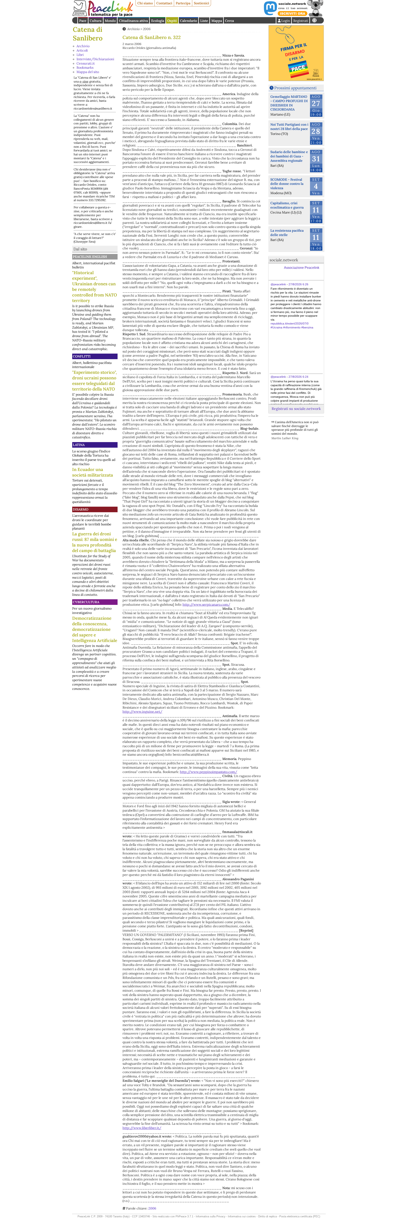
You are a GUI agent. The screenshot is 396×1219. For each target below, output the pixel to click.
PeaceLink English (90, 257)
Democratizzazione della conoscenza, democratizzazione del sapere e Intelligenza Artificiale (94, 629)
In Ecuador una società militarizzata (92, 472)
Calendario (188, 21)
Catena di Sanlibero (88, 33)
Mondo (110, 21)
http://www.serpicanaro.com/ (206, 604)
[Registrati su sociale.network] (293, 15)
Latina (79, 445)
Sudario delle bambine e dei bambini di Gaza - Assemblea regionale (289, 156)
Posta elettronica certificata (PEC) (299, 1216)
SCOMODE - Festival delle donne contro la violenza (286, 183)
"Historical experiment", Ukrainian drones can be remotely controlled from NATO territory (94, 286)
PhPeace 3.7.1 (184, 1216)
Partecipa (183, 3)
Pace (82, 21)
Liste (204, 21)
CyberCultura (86, 602)
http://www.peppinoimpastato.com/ (208, 772)
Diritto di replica (267, 1216)
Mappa (216, 21)
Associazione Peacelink (301, 267)
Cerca (229, 21)
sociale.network (284, 259)
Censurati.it (86, 63)
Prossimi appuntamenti (295, 87)
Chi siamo (145, 3)
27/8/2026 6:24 (298, 376)
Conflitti (82, 356)
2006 (147, 29)
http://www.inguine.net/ (142, 711)
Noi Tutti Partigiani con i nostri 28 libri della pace (289, 126)
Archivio (83, 46)
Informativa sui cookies (242, 1216)
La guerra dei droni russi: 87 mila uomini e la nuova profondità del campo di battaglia (94, 542)
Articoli (82, 50)
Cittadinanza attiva (133, 21)
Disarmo (80, 509)
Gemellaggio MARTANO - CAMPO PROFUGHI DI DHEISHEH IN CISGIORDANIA (289, 102)
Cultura (95, 21)
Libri (80, 55)
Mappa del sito (88, 72)
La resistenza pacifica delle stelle (287, 232)
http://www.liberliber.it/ (142, 1128)
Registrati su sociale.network (296, 408)
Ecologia (157, 21)
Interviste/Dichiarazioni (95, 59)
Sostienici (201, 3)
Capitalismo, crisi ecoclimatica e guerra (287, 205)
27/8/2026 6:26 (298, 284)
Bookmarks (85, 67)
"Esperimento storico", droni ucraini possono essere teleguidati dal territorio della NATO (94, 380)
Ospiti (172, 21)
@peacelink (278, 284)
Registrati (300, 21)
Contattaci (164, 3)
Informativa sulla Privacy (210, 1216)
